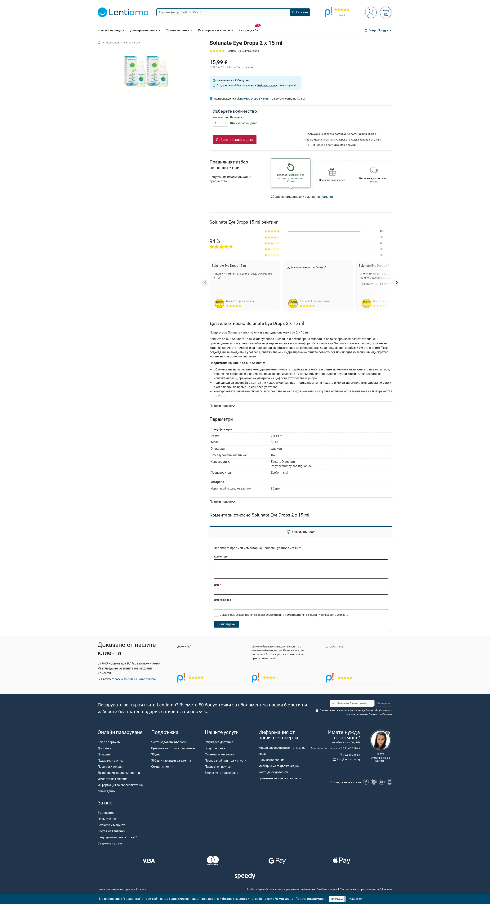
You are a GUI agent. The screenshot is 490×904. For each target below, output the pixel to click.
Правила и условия (111, 766)
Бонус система (215, 748)
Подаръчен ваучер (110, 760)
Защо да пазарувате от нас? (117, 837)
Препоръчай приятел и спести (225, 760)
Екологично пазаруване (221, 773)
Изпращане (226, 624)
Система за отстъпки (219, 754)
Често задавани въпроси (168, 742)
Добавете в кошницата (234, 139)
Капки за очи (132, 42)
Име (217, 585)
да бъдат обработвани (268, 614)
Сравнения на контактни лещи (279, 778)
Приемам (337, 899)
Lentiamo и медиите (111, 825)
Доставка (104, 748)
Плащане (104, 754)
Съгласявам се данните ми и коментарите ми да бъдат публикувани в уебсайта (283, 614)
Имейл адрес (223, 600)
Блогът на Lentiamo (111, 831)
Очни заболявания (271, 760)
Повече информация (311, 899)
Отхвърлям (355, 899)
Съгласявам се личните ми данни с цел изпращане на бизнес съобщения (356, 712)
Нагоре (142, 889)
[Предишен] (205, 282)
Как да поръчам (109, 742)
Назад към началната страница (116, 889)
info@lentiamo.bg (348, 759)
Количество (220, 117)
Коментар (221, 556)
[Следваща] (396, 282)
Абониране (383, 703)
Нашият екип (107, 819)
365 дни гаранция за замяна (171, 760)
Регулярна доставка (219, 742)
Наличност (237, 117)
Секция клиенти (162, 766)
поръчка (327, 197)
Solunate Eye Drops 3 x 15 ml (252, 98)
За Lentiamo (106, 812)
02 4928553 (352, 754)
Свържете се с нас (110, 843)
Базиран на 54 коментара (243, 51)
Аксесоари (112, 42)
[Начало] (99, 42)
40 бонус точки (266, 85)
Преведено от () (377, 283)
